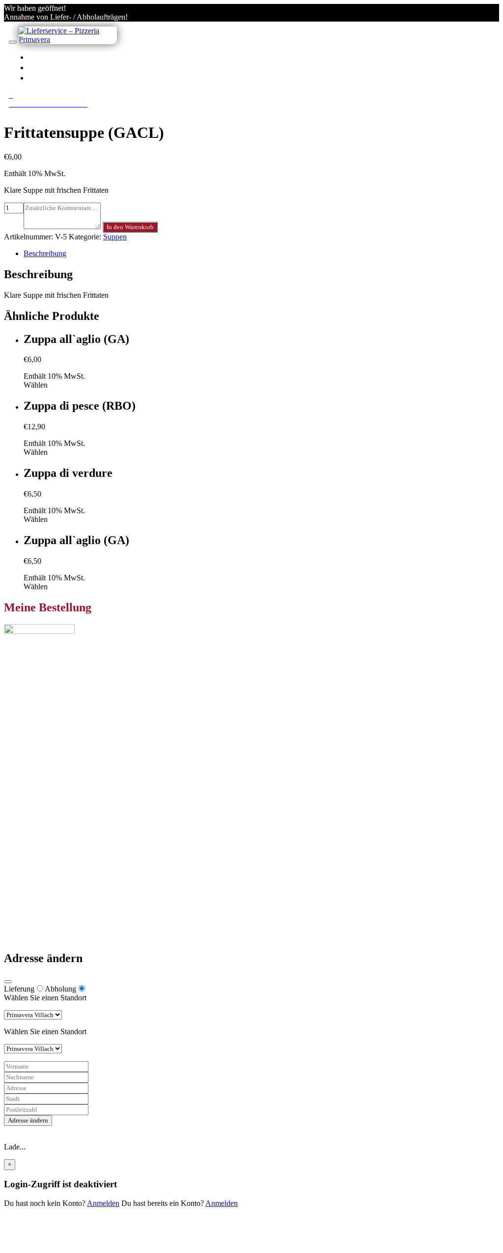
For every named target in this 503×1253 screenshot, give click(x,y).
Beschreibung (45, 253)
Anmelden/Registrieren (99, 77)
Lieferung (19, 989)
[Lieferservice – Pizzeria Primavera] (68, 39)
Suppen (115, 237)
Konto (54, 67)
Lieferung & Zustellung (60, 894)
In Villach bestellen (92, 57)
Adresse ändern (28, 1120)
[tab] (261, 253)
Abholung (60, 989)
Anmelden (103, 1203)
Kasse (33, 838)
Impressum (40, 912)
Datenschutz (43, 903)
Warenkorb (41, 846)
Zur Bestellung (27, 726)
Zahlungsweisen (49, 885)
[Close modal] (8, 981)
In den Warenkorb (130, 227)
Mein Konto (42, 829)
